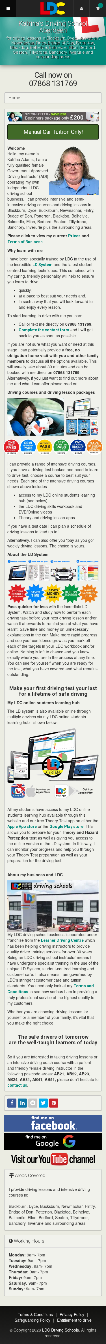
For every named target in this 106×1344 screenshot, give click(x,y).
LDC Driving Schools (60, 1330)
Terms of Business (25, 242)
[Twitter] (43, 1103)
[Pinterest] (53, 1103)
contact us (17, 1085)
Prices (74, 236)
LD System (43, 264)
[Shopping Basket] (98, 8)
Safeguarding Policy (32, 1320)
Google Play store (66, 826)
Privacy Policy (72, 1314)
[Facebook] (11, 1103)
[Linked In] (22, 1103)
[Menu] (8, 8)
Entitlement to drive (74, 1320)
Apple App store (22, 826)
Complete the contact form (44, 330)
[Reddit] (32, 1103)
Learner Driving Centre (62, 940)
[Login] (81, 8)
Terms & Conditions (35, 1314)
